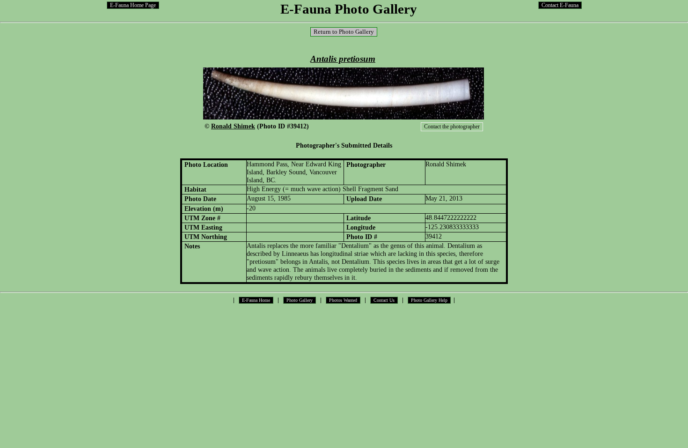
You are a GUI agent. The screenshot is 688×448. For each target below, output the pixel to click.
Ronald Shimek (233, 126)
